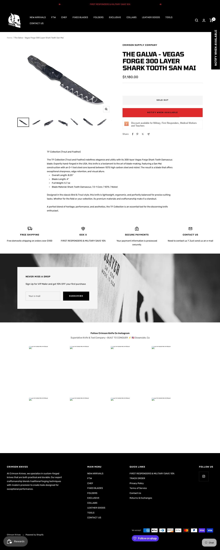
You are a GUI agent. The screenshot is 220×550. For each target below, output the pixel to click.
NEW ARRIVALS (38, 17)
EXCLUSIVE (115, 17)
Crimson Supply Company (140, 45)
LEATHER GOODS (151, 17)
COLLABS (131, 17)
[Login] (203, 20)
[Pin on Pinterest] (137, 134)
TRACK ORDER (137, 478)
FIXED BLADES (80, 17)
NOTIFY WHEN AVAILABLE (162, 112)
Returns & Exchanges (141, 498)
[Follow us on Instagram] (203, 476)
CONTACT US (36, 23)
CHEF (64, 17)
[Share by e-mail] (148, 134)
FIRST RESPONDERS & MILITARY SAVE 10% (152, 473)
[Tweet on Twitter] (142, 134)
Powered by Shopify (34, 535)
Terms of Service (138, 488)
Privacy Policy (137, 483)
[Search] (196, 20)
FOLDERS (98, 17)
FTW (53, 17)
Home (9, 38)
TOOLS (168, 17)
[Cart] (211, 20)
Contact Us (135, 493)
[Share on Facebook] (132, 134)
